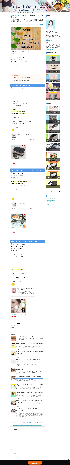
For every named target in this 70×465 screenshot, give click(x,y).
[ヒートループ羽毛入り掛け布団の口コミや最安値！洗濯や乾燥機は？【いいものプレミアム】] (53, 165)
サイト (12, 449)
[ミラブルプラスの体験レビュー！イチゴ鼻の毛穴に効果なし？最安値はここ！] (53, 119)
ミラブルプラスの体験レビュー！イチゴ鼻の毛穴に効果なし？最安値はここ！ (53, 122)
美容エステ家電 (49, 201)
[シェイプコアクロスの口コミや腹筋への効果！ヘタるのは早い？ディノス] (53, 59)
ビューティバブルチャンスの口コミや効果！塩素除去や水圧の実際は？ (53, 72)
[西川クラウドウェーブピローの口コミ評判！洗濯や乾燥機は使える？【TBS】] (13, 345)
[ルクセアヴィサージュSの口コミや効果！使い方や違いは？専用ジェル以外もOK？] (53, 110)
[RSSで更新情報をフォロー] (58, 1)
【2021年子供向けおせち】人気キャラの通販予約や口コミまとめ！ (29, 336)
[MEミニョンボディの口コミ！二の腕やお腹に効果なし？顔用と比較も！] (53, 77)
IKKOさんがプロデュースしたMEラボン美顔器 (22, 80)
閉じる (18, 75)
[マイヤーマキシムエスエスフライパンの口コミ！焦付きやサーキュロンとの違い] (13, 394)
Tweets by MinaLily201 (50, 49)
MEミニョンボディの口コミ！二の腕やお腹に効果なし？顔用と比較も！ (53, 81)
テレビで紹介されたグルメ (51, 198)
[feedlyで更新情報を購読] (56, 1)
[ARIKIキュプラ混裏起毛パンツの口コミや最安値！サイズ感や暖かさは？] (13, 378)
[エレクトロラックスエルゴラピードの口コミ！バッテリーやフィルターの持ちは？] (13, 386)
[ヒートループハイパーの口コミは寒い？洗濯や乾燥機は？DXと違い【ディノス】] (53, 184)
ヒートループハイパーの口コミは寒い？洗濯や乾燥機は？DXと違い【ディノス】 (53, 187)
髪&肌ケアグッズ (50, 204)
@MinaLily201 (50, 40)
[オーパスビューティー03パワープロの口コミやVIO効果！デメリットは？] (53, 128)
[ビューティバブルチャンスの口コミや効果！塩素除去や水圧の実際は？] (53, 68)
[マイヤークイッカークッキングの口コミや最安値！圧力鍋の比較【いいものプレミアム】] (53, 147)
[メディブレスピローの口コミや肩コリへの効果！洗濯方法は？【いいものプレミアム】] (13, 410)
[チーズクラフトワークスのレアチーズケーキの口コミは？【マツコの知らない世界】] (13, 353)
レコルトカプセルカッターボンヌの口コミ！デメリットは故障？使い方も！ (53, 90)
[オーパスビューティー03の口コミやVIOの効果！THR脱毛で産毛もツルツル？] (53, 138)
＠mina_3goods (50, 42)
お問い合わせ (27, 12)
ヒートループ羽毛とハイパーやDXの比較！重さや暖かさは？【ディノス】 (53, 178)
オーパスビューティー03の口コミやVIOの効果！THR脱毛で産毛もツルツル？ (53, 140)
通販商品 (41, 24)
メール (12, 446)
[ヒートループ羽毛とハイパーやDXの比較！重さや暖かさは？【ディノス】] (53, 175)
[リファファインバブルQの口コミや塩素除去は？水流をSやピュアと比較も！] (53, 96)
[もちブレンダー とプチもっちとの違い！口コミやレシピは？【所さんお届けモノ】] (13, 402)
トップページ (31, 12)
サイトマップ (36, 12)
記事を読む (18, 349)
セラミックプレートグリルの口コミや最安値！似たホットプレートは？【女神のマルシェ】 (28, 422)
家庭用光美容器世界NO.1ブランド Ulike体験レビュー (35, 463)
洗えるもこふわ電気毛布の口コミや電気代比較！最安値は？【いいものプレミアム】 (27, 425)
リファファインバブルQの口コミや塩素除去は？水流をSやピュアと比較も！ (53, 99)
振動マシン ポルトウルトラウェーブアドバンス (22, 77)
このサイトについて (13, 12)
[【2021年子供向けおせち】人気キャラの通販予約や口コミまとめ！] (13, 338)
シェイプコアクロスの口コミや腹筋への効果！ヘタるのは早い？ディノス (53, 62)
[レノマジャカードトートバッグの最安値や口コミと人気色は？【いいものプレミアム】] (13, 369)
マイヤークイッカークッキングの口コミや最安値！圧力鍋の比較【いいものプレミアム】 (53, 150)
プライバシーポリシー (20, 12)
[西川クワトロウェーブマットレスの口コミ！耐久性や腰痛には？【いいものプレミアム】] (13, 361)
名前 (12, 442)
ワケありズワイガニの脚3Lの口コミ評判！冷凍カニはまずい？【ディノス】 (53, 159)
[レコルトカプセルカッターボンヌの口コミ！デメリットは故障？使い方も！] (53, 87)
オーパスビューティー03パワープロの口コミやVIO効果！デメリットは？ (53, 131)
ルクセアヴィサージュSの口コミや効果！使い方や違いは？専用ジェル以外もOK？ (53, 112)
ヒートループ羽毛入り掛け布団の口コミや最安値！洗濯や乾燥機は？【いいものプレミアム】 (53, 168)
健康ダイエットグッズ (51, 200)
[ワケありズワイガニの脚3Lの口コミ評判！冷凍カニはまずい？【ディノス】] (53, 156)
